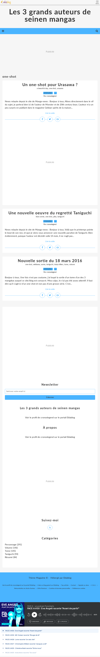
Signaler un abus (83, 585)
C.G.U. (94, 585)
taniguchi (60, 217)
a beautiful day (42, 88)
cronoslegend (47, 418)
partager (50, 621)
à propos (63, 621)
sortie (43, 264)
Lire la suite (50, 113)
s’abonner (35, 621)
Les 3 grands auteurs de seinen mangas (50, 16)
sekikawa (36, 264)
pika (54, 217)
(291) (13, 545)
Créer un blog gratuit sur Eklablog (48, 585)
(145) (10, 551)
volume (72, 264)
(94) (11, 554)
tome (66, 264)
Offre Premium (42, 588)
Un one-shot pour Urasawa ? (50, 85)
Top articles (65, 585)
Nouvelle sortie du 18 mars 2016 (50, 261)
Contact (73, 585)
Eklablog (67, 578)
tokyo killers (58, 264)
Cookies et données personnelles (59, 588)
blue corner (40, 217)
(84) (11, 557)
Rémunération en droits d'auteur (24, 588)
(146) (11, 548)
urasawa (60, 88)
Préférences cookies (78, 588)
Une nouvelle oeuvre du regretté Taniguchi (50, 213)
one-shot (52, 88)
